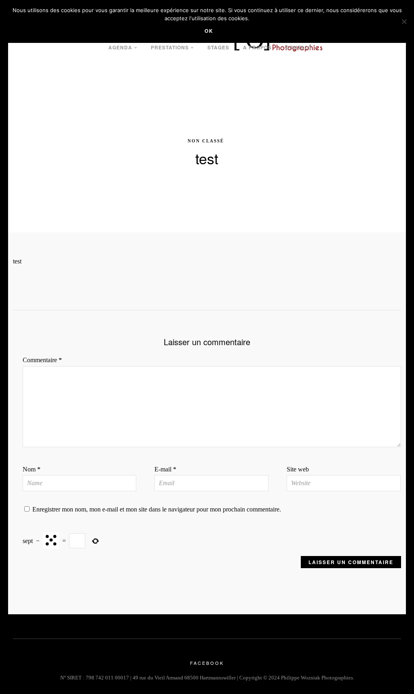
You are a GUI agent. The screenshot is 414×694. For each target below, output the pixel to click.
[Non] (404, 21)
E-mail (165, 469)
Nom (31, 469)
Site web (298, 469)
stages (218, 47)
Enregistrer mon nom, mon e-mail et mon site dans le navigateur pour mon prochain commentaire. (156, 509)
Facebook (207, 663)
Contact (298, 47)
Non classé (206, 140)
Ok (209, 30)
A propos (257, 47)
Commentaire (42, 360)
